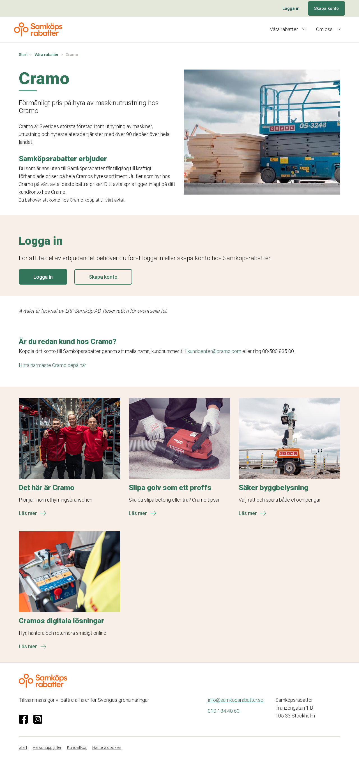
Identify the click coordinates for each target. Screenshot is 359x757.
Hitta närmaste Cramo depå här (52, 365)
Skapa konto (326, 8)
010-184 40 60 (224, 711)
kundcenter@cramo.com (214, 351)
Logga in (291, 8)
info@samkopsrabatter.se (235, 700)
